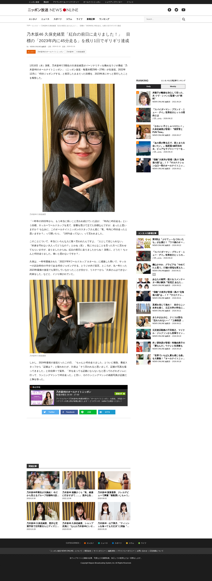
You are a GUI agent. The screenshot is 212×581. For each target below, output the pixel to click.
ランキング (104, 19)
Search (183, 19)
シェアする (69, 412)
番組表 (46, 2)
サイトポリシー (100, 551)
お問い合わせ (142, 551)
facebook (169, 10)
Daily (149, 86)
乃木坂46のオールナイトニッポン (50, 52)
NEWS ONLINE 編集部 (38, 46)
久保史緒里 (80, 52)
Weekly (173, 86)
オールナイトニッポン (92, 2)
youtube (183, 10)
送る (88, 412)
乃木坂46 (70, 52)
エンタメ (33, 19)
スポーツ (58, 19)
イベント (130, 2)
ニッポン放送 (34, 2)
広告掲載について (156, 551)
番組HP (120, 392)
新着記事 (91, 19)
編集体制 (111, 551)
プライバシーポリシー (126, 551)
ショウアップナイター (113, 2)
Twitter (176, 10)
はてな (106, 412)
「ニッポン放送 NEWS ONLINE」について (65, 551)
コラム (69, 19)
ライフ (79, 19)
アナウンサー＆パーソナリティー (66, 2)
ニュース (45, 19)
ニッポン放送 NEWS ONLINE (58, 9)
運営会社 (87, 551)
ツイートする (50, 412)
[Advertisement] (160, 51)
